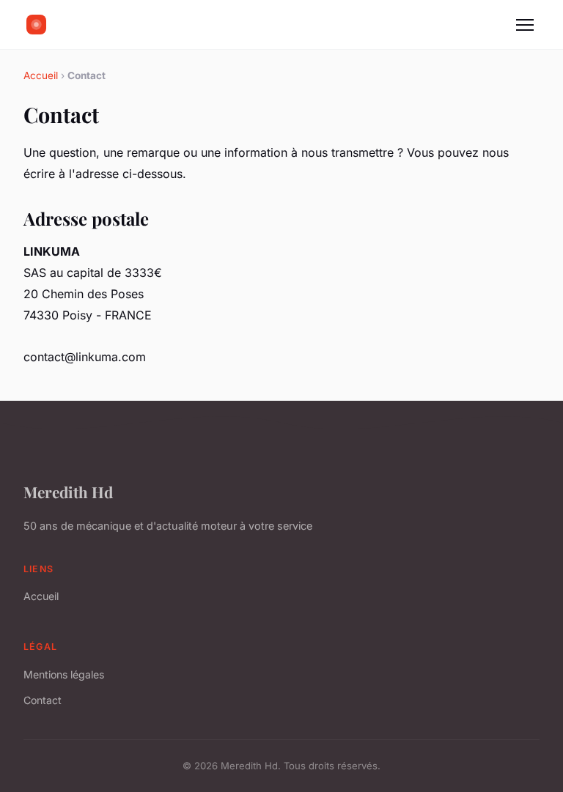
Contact (42, 700)
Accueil (40, 75)
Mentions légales (63, 674)
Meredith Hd (68, 491)
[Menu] (525, 25)
